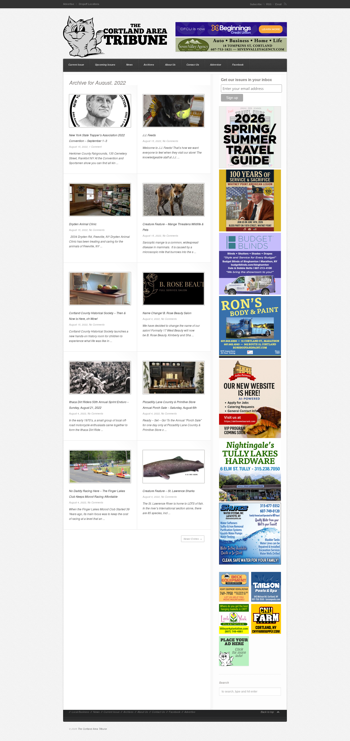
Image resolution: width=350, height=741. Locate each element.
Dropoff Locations (89, 4)
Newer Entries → (193, 539)
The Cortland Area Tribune (92, 729)
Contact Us (192, 64)
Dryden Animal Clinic (82, 224)
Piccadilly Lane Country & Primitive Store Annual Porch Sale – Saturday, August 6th (170, 405)
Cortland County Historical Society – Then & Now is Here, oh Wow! (97, 316)
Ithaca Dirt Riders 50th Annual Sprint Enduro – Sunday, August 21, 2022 (99, 405)
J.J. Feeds (149, 135)
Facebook (238, 64)
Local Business (80, 712)
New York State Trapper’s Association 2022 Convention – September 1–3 (97, 138)
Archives (149, 64)
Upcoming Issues (105, 64)
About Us (170, 64)
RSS (268, 4)
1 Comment (95, 146)
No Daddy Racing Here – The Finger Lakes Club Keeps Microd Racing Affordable (97, 493)
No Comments (170, 141)
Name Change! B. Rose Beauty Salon (167, 313)
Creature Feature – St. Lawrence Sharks (169, 491)
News (129, 64)
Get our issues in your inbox (246, 80)
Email (278, 4)
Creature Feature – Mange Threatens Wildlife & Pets (173, 227)
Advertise (68, 4)
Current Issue (76, 64)
